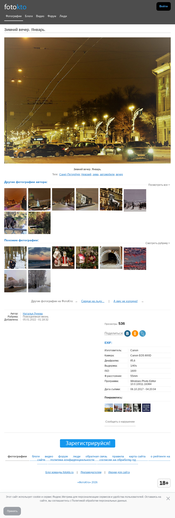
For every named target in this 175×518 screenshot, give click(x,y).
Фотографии (14, 16)
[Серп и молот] (87, 268)
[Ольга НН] (146, 411)
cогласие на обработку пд (117, 459)
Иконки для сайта (119, 472)
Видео (40, 16)
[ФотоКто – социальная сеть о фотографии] (15, 6)
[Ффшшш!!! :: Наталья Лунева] (15, 233)
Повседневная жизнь (35, 316)
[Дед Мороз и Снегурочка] (63, 268)
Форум (52, 16)
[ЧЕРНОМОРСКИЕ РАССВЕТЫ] (39, 268)
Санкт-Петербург (69, 174)
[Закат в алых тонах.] (135, 269)
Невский (86, 174)
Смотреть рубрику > (158, 243)
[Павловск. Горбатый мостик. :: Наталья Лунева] (39, 233)
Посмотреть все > (159, 184)
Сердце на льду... (92, 301)
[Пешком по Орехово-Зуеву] (15, 291)
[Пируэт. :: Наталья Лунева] (63, 210)
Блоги (29, 16)
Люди (63, 16)
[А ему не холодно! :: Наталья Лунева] (111, 210)
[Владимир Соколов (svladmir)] (118, 411)
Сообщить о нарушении (120, 421)
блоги (36, 456)
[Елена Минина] (137, 411)
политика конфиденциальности (72, 459)
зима (96, 174)
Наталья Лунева (33, 313)
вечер (119, 174)
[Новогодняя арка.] (111, 268)
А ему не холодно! (126, 301)
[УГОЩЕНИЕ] (15, 268)
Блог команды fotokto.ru (59, 472)
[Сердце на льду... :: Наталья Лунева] (15, 210)
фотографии (17, 456)
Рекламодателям (91, 472)
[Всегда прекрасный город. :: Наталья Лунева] (87, 210)
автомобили (107, 174)
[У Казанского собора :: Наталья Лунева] (39, 210)
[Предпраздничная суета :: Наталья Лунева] (135, 211)
